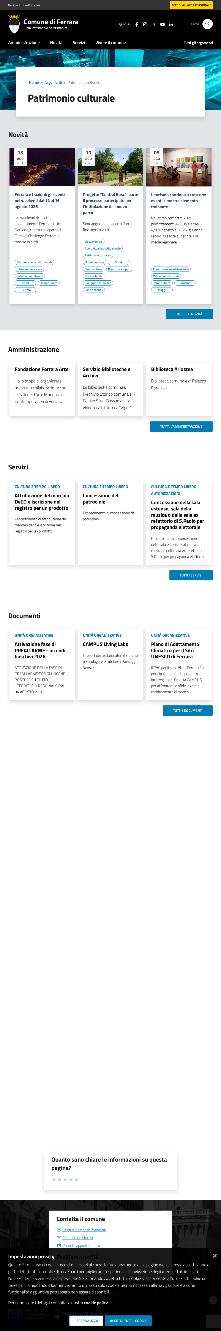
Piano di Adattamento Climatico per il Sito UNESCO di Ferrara (175, 650)
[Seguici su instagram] (143, 24)
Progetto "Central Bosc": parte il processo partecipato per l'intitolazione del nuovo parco (110, 203)
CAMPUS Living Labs (105, 644)
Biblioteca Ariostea (172, 369)
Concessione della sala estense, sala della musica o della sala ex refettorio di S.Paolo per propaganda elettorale (177, 514)
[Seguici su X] (152, 24)
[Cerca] (207, 24)
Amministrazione (24, 42)
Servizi (79, 42)
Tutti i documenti (187, 710)
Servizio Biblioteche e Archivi (106, 372)
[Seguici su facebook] (135, 24)
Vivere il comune (110, 42)
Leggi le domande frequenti (84, 1230)
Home (34, 82)
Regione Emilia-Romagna (24, 5)
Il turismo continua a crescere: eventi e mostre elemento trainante (178, 201)
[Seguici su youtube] (160, 24)
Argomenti (53, 82)
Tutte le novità (189, 314)
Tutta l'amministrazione (181, 426)
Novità (56, 42)
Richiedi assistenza (77, 1238)
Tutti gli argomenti (198, 43)
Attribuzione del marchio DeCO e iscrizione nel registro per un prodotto (42, 501)
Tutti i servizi (191, 575)
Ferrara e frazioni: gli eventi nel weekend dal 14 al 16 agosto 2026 (40, 200)
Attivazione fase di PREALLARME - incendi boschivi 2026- (40, 650)
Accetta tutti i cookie (128, 1320)
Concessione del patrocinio (100, 498)
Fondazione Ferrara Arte (41, 369)
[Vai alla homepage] (16, 24)
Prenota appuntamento (81, 1245)
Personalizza (86, 1320)
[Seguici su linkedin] (169, 24)
